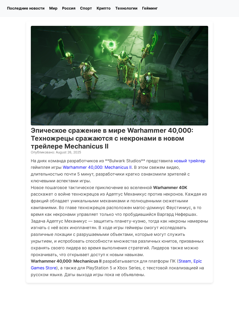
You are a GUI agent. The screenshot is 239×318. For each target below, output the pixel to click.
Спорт (86, 8)
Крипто (104, 8)
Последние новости (26, 8)
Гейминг (150, 8)
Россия (68, 8)
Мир (53, 8)
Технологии (126, 8)
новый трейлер (189, 160)
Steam (185, 261)
